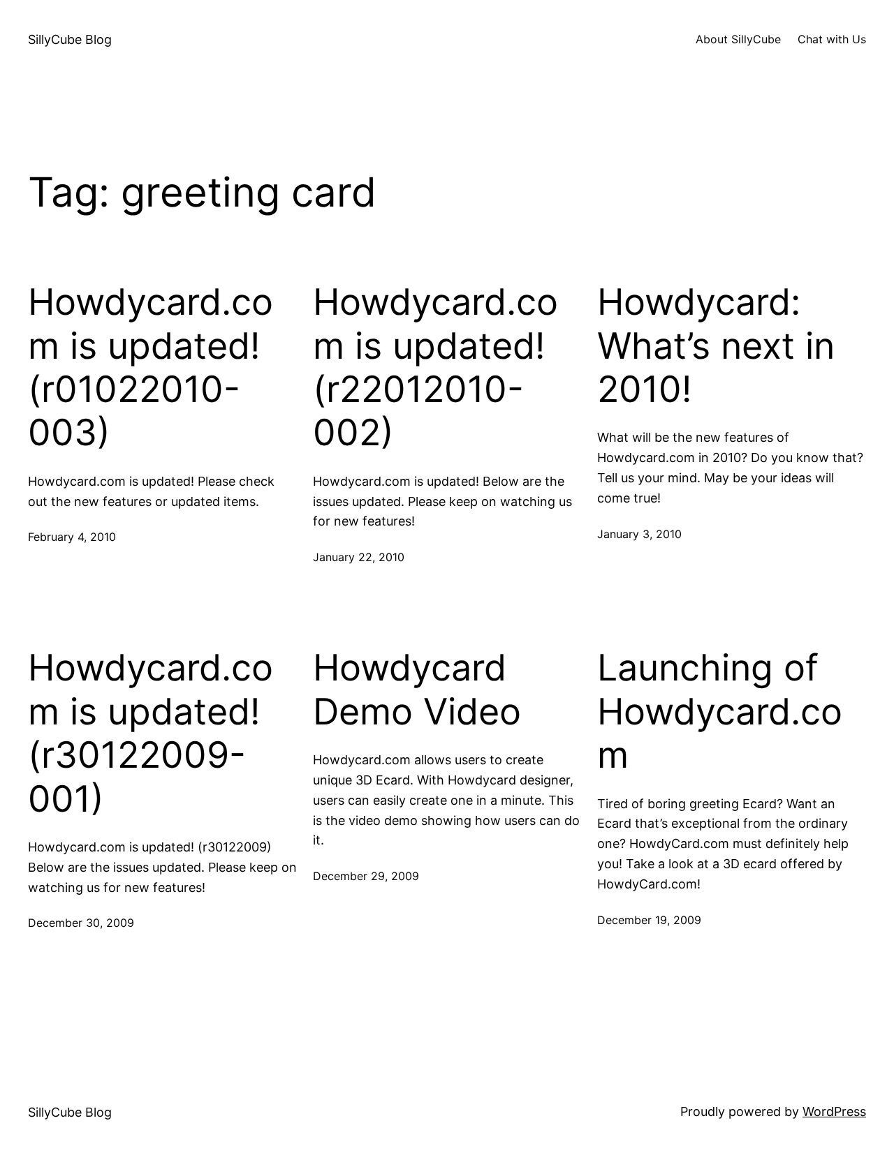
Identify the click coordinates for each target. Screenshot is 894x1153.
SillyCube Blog (70, 39)
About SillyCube (738, 39)
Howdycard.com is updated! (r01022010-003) (150, 367)
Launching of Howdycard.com (719, 711)
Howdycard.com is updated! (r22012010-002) (435, 367)
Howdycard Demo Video (417, 689)
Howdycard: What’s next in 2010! (716, 346)
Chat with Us (832, 39)
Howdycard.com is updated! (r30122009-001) (150, 733)
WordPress (834, 1111)
